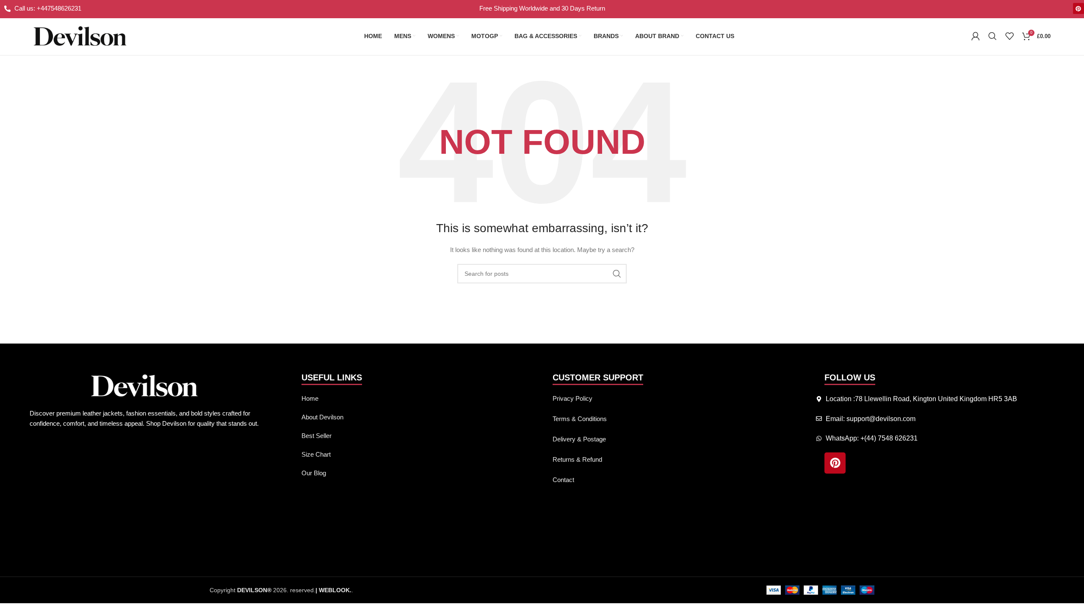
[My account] (975, 36)
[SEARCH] (617, 273)
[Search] (992, 36)
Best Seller (316, 435)
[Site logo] (80, 35)
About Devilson (322, 417)
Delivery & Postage (579, 439)
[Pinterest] (1078, 8)
